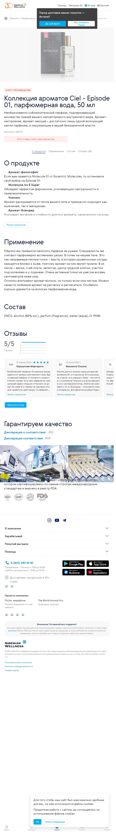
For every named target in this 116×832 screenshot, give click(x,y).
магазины (12, 630)
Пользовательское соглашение (18, 662)
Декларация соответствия (27, 438)
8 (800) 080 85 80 (22, 563)
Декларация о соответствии (28, 432)
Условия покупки (12, 670)
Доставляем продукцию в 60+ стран (29, 579)
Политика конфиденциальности (19, 666)
